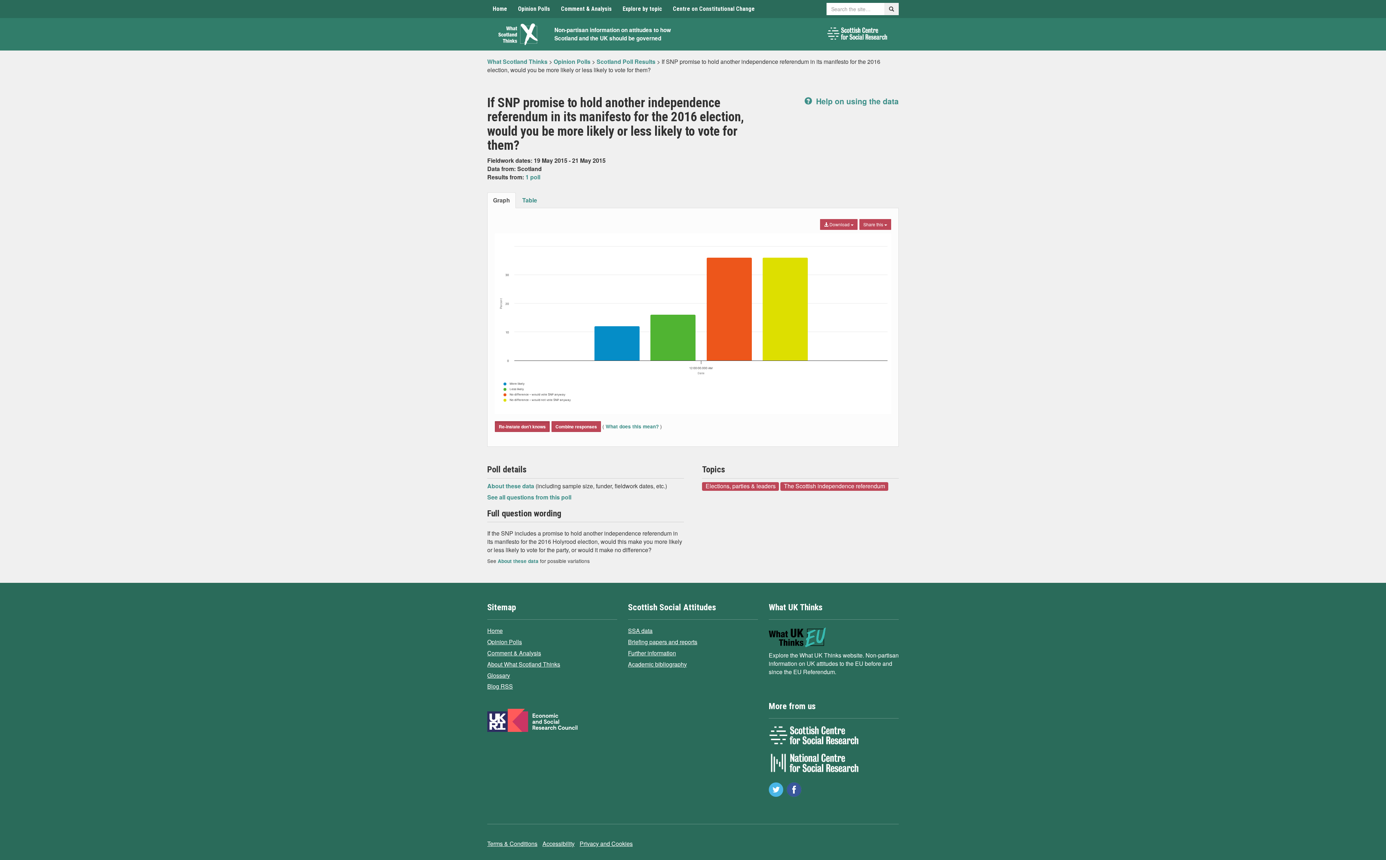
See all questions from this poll (529, 497)
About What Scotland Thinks (523, 664)
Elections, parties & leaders (741, 486)
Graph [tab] (501, 200)
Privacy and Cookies (606, 843)
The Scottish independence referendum (834, 486)
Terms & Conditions (512, 843)
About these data (511, 486)
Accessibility (558, 843)
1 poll (533, 177)
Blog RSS (500, 686)
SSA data (640, 631)
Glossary (498, 675)
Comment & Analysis (586, 8)
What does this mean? (632, 426)
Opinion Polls (534, 8)
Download (839, 224)
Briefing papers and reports (662, 642)
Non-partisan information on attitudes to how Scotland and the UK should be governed (612, 34)
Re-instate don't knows (522, 426)
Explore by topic (642, 8)
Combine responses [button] (576, 426)
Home (500, 8)
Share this (873, 224)
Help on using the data (856, 101)
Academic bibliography (657, 664)
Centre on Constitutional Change (714, 8)
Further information (652, 653)
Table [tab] (529, 200)
